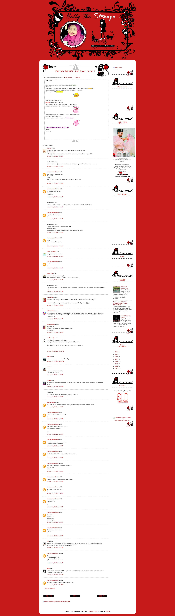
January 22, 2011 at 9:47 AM (55, 319)
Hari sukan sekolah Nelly (124, 287)
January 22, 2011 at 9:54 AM (55, 332)
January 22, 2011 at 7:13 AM (55, 156)
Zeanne (49, 148)
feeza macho (51, 324)
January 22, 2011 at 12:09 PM (55, 361)
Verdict (49, 356)
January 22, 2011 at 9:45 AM (55, 305)
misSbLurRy (50, 338)
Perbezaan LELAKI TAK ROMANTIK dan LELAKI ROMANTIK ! (120, 303)
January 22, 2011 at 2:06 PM (55, 397)
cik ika (49, 380)
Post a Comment (50, 588)
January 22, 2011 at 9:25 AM (55, 280)
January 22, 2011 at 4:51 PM (55, 418)
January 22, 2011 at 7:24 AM (55, 197)
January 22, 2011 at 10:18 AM (55, 351)
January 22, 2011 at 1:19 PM (55, 375)
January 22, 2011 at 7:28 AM (55, 207)
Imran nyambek (51, 251)
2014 (116, 366)
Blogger (108, 611)
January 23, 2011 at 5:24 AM (55, 547)
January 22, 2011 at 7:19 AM (55, 166)
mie (48, 366)
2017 (116, 359)
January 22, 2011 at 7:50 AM (55, 268)
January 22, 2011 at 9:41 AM (55, 291)
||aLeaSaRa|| (50, 310)
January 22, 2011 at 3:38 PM (55, 407)
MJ (48, 541)
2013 (116, 368)
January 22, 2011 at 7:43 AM (55, 232)
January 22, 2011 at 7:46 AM (55, 246)
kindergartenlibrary (53, 171)
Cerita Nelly (77, 77)
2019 (116, 354)
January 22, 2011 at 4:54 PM (55, 481)
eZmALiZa (50, 297)
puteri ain (50, 273)
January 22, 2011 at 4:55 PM (55, 522)
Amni (48, 568)
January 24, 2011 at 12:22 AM (55, 574)
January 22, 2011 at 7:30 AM (55, 219)
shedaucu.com (93, 611)
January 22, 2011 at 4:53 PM (55, 458)
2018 (116, 356)
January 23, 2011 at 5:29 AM (55, 563)
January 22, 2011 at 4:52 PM (55, 446)
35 (69, 77)
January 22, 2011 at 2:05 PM (55, 386)
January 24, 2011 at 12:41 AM (55, 585)
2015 (116, 364)
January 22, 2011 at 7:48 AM (55, 256)
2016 (116, 361)
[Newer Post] (49, 597)
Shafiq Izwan (51, 402)
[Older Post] (102, 597)
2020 (116, 352)
